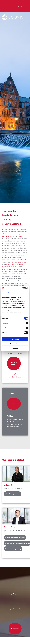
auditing (12, 236)
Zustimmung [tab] (5, 292)
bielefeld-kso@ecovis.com (15, 375)
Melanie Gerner (10, 485)
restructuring (15, 262)
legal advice (21, 236)
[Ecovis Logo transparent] (13, 15)
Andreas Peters (10, 527)
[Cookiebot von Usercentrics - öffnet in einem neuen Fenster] (21, 288)
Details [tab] (15, 292)
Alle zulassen (15, 339)
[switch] (26, 323)
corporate (23, 262)
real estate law (9, 264)
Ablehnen (15, 348)
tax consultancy (10, 234)
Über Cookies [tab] (24, 292)
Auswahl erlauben (15, 343)
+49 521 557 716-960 (16, 353)
